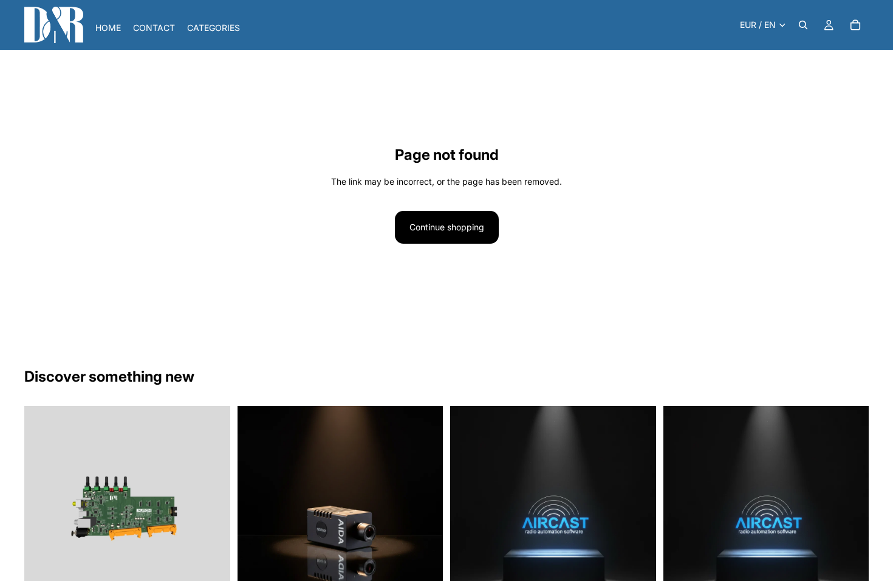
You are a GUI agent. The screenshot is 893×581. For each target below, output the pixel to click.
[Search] (803, 25)
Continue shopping (446, 227)
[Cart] (855, 25)
